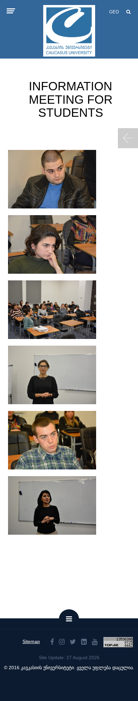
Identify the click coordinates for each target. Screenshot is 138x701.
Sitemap (31, 641)
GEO (114, 11)
